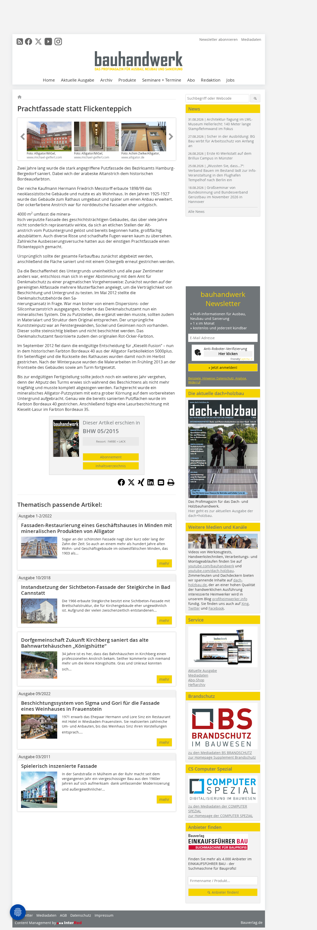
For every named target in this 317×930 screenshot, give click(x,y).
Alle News (196, 211)
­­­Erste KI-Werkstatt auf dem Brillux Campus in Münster (219, 155)
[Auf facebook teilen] (121, 484)
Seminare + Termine (161, 80)
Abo (191, 80)
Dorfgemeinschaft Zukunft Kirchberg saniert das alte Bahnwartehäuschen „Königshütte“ (85, 643)
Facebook (216, 608)
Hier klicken (228, 353)
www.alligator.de (132, 157)
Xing (245, 603)
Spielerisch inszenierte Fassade (59, 766)
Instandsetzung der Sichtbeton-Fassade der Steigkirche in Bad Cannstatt (95, 590)
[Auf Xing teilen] (141, 484)
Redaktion (210, 80)
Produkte (127, 80)
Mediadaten (251, 39)
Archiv (106, 80)
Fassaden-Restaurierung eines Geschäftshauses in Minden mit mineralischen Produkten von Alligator (96, 528)
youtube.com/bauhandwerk (211, 566)
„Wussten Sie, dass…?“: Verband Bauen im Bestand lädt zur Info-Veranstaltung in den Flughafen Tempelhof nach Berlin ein (222, 172)
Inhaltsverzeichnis (111, 466)
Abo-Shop (196, 680)
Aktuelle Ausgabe (77, 80)
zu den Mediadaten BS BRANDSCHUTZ (220, 752)
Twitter (194, 608)
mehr (164, 563)
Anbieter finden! (225, 892)
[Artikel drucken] (171, 482)
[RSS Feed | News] (20, 41)
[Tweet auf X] (131, 484)
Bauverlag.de (252, 922)
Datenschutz (80, 915)
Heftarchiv (196, 684)
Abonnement (111, 457)
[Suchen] (255, 98)
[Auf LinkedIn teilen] (151, 484)
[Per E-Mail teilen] (161, 482)
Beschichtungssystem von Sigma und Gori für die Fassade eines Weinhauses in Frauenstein (90, 706)
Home (49, 80)
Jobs (230, 80)
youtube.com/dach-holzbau (211, 570)
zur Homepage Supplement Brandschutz (222, 757)
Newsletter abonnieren (218, 39)
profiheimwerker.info (229, 599)
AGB (63, 915)
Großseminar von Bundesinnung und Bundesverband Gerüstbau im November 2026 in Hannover (218, 194)
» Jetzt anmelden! (223, 367)
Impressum (104, 915)
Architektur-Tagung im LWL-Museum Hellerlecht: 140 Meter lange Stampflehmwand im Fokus (220, 124)
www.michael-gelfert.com (44, 157)
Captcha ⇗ (241, 359)
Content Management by (36, 922)
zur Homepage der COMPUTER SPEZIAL (220, 815)
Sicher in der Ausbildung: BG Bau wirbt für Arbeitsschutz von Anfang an (221, 141)
